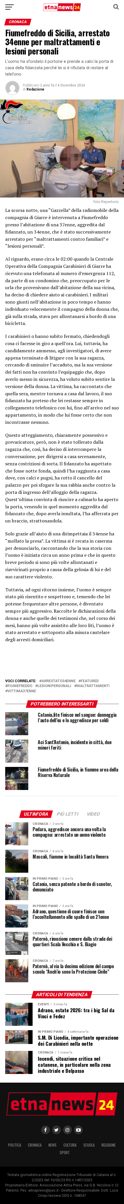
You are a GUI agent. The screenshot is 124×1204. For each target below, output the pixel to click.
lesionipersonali (54, 686)
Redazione (35, 89)
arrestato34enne (59, 681)
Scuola (89, 1145)
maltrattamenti (93, 686)
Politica (14, 1145)
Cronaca (35, 1145)
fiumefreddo (19, 686)
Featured (90, 681)
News (52, 1145)
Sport (65, 1152)
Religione (109, 1145)
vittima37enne (21, 691)
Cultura (69, 1145)
